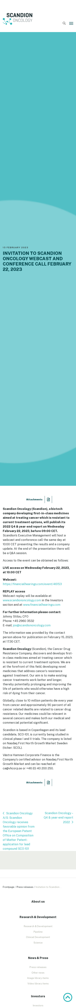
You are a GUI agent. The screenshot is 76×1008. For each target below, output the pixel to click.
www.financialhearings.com (41, 604)
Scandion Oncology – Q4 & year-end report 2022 (58, 817)
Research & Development (38, 926)
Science (38, 942)
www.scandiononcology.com (22, 600)
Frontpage (8, 887)
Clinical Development (38, 937)
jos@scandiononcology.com (32, 625)
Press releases (25, 887)
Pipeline (38, 931)
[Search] (64, 23)
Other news (38, 972)
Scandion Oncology (17, 19)
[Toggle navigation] (71, 23)
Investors (38, 1005)
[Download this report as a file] (48, 499)
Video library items (38, 983)
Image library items (38, 978)
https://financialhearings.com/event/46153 (32, 584)
